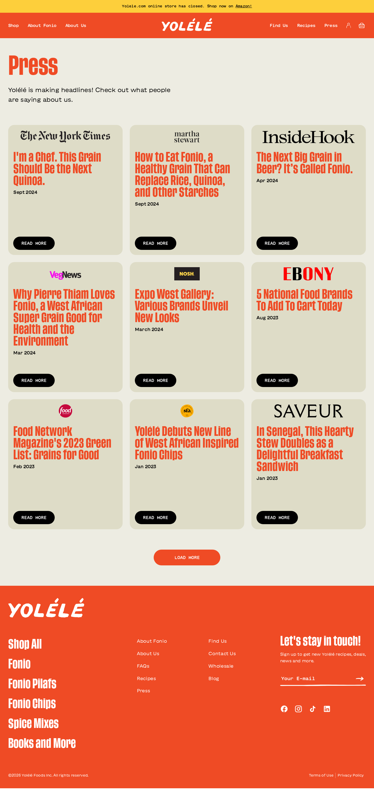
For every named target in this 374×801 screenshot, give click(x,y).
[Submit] (360, 678)
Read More (34, 243)
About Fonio (42, 25)
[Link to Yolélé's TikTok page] (313, 709)
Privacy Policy (351, 775)
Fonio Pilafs (32, 684)
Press (330, 25)
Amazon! (244, 6)
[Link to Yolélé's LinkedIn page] (327, 709)
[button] (362, 25)
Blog (213, 678)
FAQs (143, 666)
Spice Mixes (33, 723)
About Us (75, 25)
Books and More (42, 743)
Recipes (306, 25)
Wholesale (221, 666)
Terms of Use (321, 775)
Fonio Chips (32, 703)
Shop (13, 25)
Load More (187, 557)
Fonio (19, 664)
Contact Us (222, 653)
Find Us (279, 25)
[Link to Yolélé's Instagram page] (298, 709)
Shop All (25, 644)
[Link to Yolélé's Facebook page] (284, 709)
